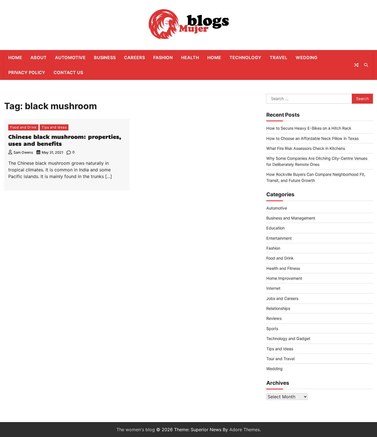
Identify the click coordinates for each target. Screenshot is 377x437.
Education (275, 228)
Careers (134, 57)
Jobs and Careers (282, 298)
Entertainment (279, 238)
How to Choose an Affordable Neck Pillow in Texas (312, 138)
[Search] (366, 65)
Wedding (306, 57)
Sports (272, 328)
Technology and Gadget (288, 338)
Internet (273, 288)
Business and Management (290, 218)
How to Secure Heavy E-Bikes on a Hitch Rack (308, 128)
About (38, 57)
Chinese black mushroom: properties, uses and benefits (64, 140)
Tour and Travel (280, 358)
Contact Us (68, 72)
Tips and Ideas (54, 127)
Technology (245, 57)
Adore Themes (244, 429)
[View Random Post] (356, 65)
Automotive (70, 57)
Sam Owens (23, 152)
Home (15, 57)
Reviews (274, 318)
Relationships (278, 308)
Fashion (163, 57)
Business (105, 57)
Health (190, 57)
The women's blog (135, 429)
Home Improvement (284, 278)
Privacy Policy (26, 72)
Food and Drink (23, 127)
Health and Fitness (283, 268)
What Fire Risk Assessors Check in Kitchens (305, 148)
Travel (278, 57)
